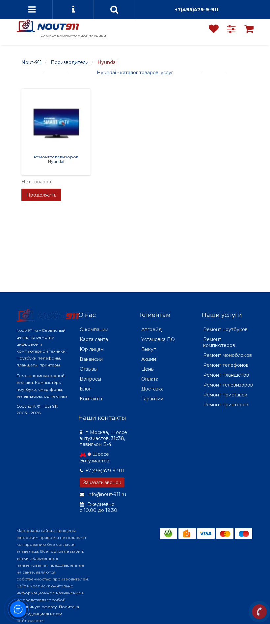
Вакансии (91, 359)
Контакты (91, 399)
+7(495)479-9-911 (196, 10)
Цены (147, 369)
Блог (85, 389)
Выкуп (148, 349)
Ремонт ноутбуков (225, 329)
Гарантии (152, 399)
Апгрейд (151, 329)
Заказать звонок (102, 482)
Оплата (149, 379)
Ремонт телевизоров (228, 385)
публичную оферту (36, 606)
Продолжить (41, 195)
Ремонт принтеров (225, 405)
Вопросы (90, 379)
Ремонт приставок (225, 395)
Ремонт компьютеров (219, 342)
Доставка (152, 389)
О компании (94, 329)
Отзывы (88, 369)
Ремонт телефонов (226, 365)
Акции (148, 359)
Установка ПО (158, 339)
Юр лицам (92, 349)
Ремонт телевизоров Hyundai (56, 159)
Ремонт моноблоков (227, 355)
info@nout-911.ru (106, 494)
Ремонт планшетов (226, 375)
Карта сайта (94, 339)
